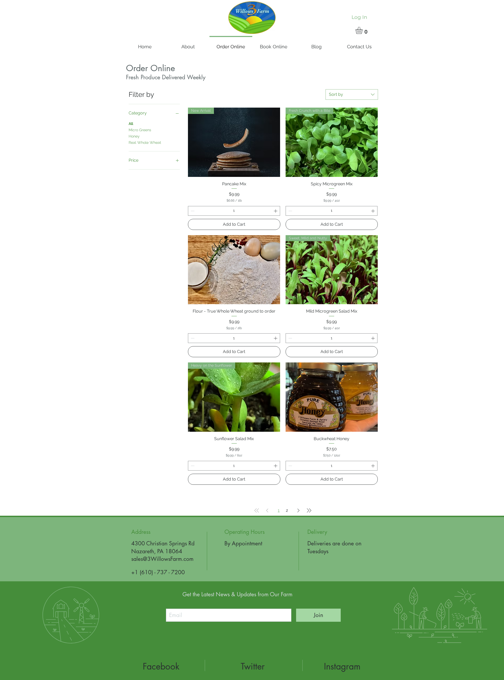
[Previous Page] (267, 510)
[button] (363, 30)
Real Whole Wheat (145, 142)
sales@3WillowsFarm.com (162, 558)
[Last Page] (309, 510)
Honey (134, 136)
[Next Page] (298, 510)
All (131, 124)
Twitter (253, 666)
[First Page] (257, 510)
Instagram (342, 666)
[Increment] (276, 210)
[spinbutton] (233, 210)
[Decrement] (192, 210)
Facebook (161, 666)
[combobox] (352, 94)
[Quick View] (234, 269)
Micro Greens (140, 130)
